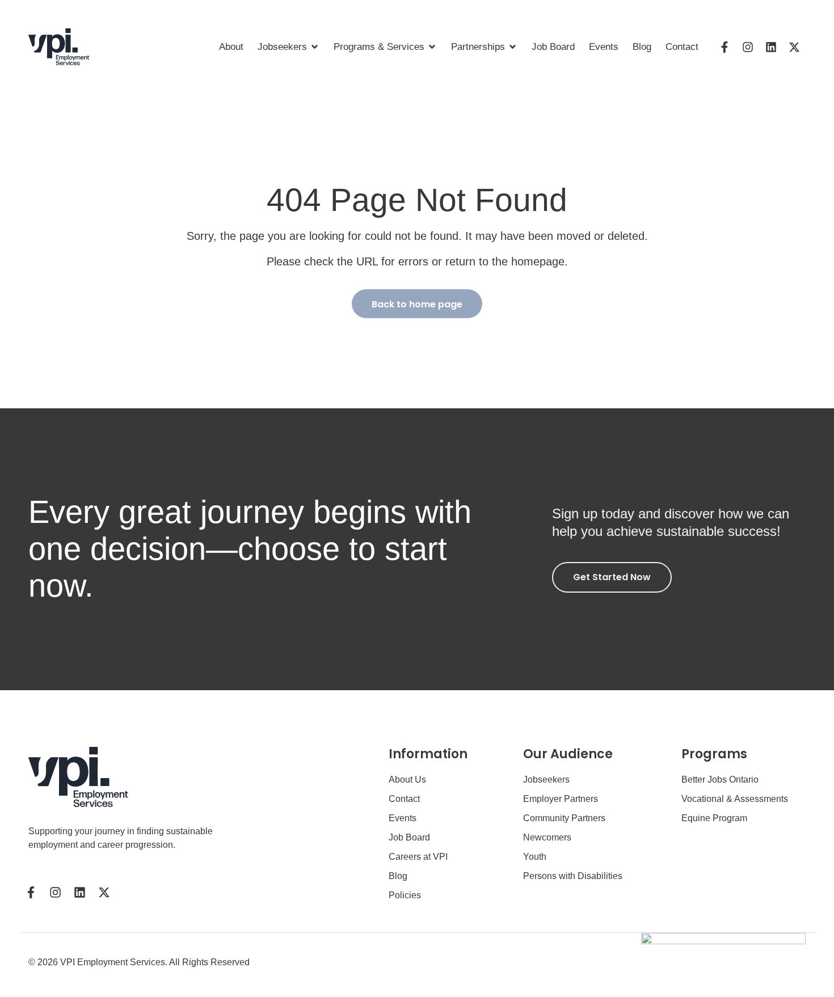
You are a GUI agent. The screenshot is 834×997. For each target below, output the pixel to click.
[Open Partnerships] (512, 47)
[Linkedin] (771, 47)
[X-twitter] (794, 47)
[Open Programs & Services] (432, 47)
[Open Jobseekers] (314, 47)
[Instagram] (747, 47)
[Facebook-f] (724, 47)
